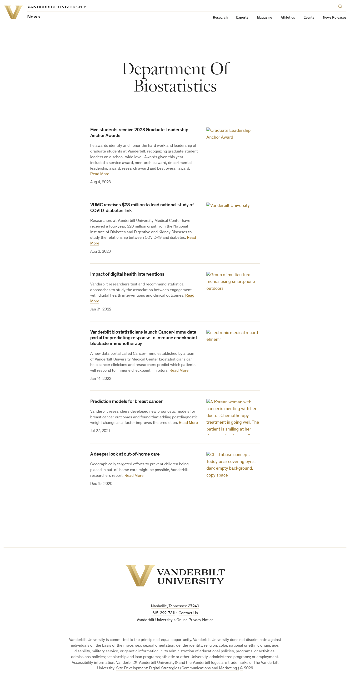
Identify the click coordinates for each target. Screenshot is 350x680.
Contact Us (188, 613)
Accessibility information (93, 663)
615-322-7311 (163, 613)
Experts (242, 18)
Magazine (264, 18)
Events (309, 18)
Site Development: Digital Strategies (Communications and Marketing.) (177, 668)
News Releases (334, 18)
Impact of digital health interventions (127, 274)
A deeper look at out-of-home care (125, 454)
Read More (99, 174)
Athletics (288, 18)
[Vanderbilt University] (175, 575)
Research (220, 18)
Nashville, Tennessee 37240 (175, 606)
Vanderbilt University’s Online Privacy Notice (175, 620)
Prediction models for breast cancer (126, 402)
